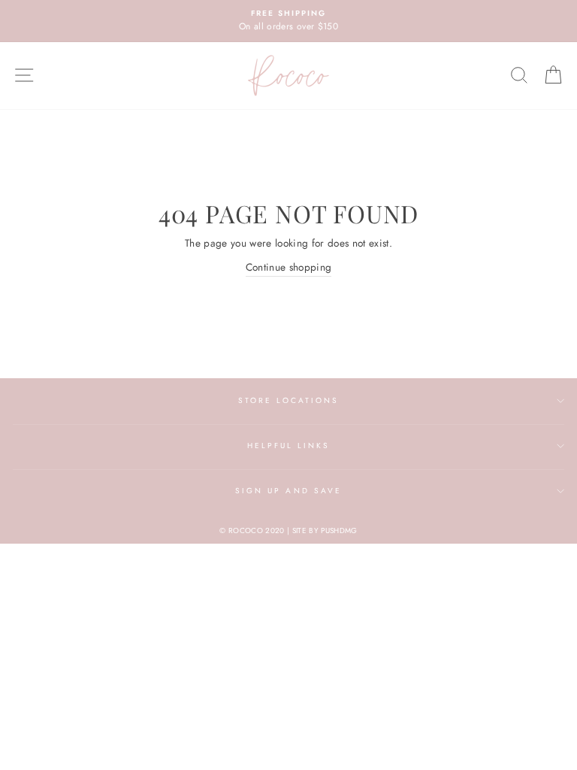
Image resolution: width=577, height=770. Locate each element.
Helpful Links (289, 445)
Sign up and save (288, 490)
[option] (288, 21)
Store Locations (289, 400)
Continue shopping (289, 266)
